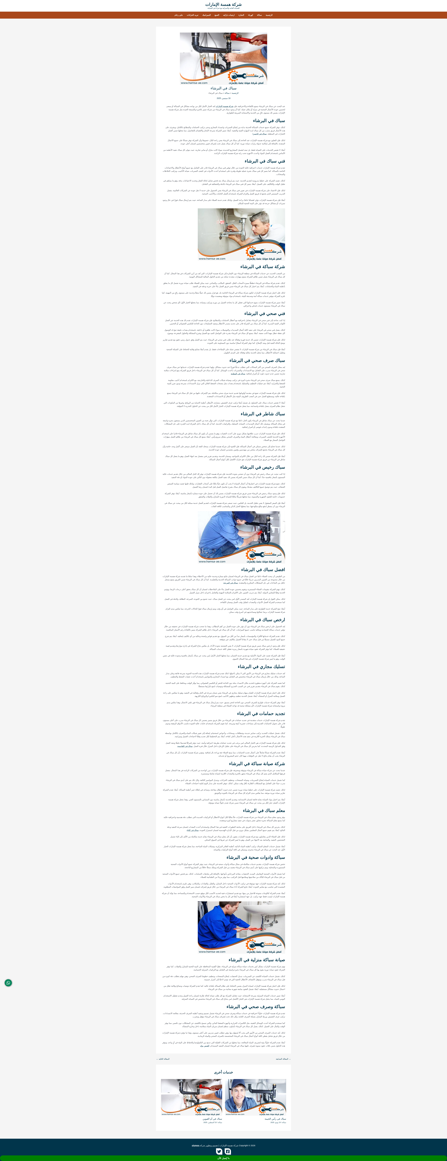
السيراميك (206, 15)
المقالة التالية (162, 1059)
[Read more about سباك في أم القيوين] (191, 1097)
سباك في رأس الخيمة (275, 1119)
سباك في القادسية (185, 746)
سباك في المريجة (230, 583)
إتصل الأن (222, 1158)
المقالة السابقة (283, 1059)
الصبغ (217, 15)
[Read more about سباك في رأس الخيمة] (255, 1097)
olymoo (195, 1145)
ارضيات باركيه (229, 15)
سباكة (259, 15)
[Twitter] (219, 1151)
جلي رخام (179, 15)
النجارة (241, 15)
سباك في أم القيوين (212, 1119)
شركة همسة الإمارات (223, 4)
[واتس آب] (8, 982)
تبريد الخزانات (192, 15)
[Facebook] (228, 1151)
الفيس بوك (204, 1046)
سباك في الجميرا (260, 134)
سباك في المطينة (238, 374)
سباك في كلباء (193, 830)
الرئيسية (269, 15)
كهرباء (250, 15)
